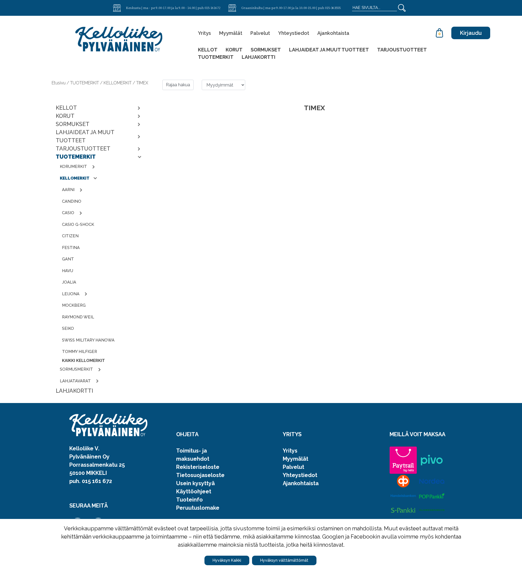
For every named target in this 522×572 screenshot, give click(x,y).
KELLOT (207, 50)
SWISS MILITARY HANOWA (88, 340)
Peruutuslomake (197, 508)
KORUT (234, 50)
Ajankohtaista (333, 33)
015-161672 (212, 7)
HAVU (67, 270)
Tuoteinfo (189, 499)
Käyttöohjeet (193, 491)
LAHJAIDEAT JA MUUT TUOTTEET (329, 50)
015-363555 (333, 7)
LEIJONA (71, 293)
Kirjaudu (471, 33)
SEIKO (68, 328)
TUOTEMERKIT (216, 57)
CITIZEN (70, 235)
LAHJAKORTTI (258, 57)
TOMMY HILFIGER (79, 351)
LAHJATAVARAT (76, 381)
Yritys (204, 33)
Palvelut (260, 33)
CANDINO (71, 201)
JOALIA (69, 282)
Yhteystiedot (293, 33)
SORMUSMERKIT (77, 369)
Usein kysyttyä (195, 483)
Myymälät (230, 33)
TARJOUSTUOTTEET (402, 50)
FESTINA (71, 247)
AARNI (69, 189)
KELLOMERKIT (75, 178)
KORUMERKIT (74, 166)
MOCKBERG (74, 305)
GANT (68, 259)
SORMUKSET (266, 50)
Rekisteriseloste (197, 467)
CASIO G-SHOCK (78, 224)
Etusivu (59, 82)
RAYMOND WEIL (78, 317)
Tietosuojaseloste (200, 475)
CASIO (68, 212)
